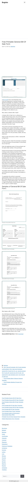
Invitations (4, 448)
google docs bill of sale (15, 373)
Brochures (4, 428)
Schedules (4, 467)
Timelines (4, 469)
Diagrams (4, 442)
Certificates (5, 436)
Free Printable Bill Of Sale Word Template (12, 405)
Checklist (4, 438)
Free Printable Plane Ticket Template (11, 411)
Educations (4, 444)
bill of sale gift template (9, 367)
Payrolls (4, 458)
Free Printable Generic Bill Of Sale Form (11, 398)
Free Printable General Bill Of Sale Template (12, 400)
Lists (3, 454)
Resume (4, 465)
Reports (4, 463)
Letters (3, 452)
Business (6, 365)
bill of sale (5, 99)
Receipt (4, 462)
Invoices (4, 450)
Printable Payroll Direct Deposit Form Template (13, 416)
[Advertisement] (14, 22)
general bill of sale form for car (9, 371)
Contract (4, 440)
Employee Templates (7, 446)
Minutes (4, 456)
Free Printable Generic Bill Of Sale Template (12, 407)
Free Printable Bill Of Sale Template (10, 409)
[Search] (22, 476)
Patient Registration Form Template (10, 418)
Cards (3, 434)
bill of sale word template (16, 369)
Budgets (4, 430)
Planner (4, 460)
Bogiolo (5, 2)
